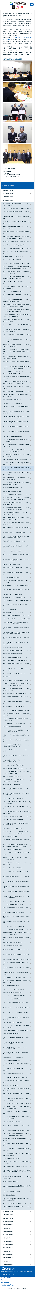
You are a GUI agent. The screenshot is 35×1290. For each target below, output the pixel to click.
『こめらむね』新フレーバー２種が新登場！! (14, 798)
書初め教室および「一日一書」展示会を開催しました (16, 391)
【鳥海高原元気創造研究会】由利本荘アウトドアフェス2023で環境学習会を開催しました (16, 745)
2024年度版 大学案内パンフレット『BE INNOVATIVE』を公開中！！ (16, 973)
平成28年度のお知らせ (8, 1231)
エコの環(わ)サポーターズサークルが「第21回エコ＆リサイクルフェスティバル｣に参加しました (16, 832)
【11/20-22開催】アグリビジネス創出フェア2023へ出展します (16, 628)
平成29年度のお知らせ (8, 1228)
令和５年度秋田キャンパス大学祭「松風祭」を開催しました (16, 573)
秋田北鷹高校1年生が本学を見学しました (13, 612)
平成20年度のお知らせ (8, 1258)
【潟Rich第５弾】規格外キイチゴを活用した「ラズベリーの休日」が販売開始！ (16, 897)
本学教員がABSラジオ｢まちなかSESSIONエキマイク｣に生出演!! (16, 1089)
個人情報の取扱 (5, 1282)
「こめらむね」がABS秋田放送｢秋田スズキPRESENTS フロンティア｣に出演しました (16, 1099)
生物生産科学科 (27, 37)
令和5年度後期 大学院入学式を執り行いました (14, 765)
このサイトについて (6, 1277)
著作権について (5, 1281)
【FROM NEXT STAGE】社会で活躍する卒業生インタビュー (16, 407)
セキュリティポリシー (7, 1284)
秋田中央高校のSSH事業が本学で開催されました (15, 828)
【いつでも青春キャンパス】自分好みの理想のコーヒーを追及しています (16, 719)
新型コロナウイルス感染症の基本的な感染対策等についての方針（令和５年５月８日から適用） (16, 1134)
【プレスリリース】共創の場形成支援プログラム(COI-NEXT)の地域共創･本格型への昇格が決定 (16, 277)
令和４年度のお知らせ (8, 1211)
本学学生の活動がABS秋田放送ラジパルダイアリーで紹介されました (16, 1207)
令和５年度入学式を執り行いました (11, 1191)
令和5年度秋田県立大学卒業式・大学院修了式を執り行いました (16, 232)
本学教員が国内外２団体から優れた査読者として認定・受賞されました (15, 227)
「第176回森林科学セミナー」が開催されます (14, 723)
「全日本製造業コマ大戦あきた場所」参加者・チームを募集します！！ (16, 1069)
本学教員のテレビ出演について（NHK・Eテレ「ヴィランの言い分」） (16, 807)
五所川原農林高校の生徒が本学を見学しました (14, 726)
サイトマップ (5, 1279)
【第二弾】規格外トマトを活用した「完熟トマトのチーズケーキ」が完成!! (16, 1043)
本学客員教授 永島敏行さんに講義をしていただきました (16, 950)
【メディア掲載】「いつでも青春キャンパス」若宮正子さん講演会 (16, 1149)
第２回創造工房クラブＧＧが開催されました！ (14, 647)
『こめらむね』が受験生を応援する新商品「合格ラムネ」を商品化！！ (16, 340)
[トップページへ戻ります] (17, 2)
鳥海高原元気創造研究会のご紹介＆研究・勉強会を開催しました (16, 955)
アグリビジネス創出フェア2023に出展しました (14, 551)
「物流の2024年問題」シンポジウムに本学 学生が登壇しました (16, 714)
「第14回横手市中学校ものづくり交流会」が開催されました (16, 840)
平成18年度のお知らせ (8, 1264)
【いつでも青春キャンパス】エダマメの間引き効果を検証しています (16, 473)
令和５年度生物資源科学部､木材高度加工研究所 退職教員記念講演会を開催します (16, 357)
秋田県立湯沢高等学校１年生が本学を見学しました (15, 768)
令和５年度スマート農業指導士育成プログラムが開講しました (16, 1094)
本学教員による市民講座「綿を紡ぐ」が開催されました (16, 963)
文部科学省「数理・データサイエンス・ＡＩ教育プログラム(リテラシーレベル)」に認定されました (16, 498)
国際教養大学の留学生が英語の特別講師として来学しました (16, 546)
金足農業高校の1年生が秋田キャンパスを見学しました (16, 601)
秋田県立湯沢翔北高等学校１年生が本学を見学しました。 (16, 697)
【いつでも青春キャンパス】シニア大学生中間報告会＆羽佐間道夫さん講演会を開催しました (16, 310)
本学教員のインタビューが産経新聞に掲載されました (16, 710)
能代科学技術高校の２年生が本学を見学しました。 (15, 657)
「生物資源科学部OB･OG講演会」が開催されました (15, 1030)
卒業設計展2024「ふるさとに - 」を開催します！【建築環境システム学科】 (16, 320)
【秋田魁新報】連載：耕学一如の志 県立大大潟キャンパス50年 (16, 581)
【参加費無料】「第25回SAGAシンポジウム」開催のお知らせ (16, 750)
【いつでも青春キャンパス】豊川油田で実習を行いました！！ (16, 968)
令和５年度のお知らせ (8, 185)
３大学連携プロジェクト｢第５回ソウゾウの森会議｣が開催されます (16, 1112)
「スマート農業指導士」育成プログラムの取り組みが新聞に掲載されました (16, 1154)
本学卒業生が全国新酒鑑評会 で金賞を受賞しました (15, 1077)
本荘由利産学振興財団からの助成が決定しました (15, 946)
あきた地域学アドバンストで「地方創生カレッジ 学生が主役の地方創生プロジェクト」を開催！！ (16, 508)
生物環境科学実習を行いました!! (11, 1034)
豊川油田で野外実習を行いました (11, 986)
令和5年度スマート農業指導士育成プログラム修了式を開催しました (16, 222)
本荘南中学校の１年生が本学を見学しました (13, 849)
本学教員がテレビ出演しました (10, 1085)
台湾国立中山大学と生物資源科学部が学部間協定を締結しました (16, 468)
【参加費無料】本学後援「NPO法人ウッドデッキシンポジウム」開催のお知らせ (16, 760)
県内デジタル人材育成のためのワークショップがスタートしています (16, 789)
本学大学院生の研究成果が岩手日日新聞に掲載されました (16, 427)
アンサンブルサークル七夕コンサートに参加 (13, 989)
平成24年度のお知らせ (8, 1244)
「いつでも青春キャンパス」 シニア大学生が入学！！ (16, 1103)
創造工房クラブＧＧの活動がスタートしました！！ (15, 673)
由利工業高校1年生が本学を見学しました (13, 776)
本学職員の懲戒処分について (10, 836)
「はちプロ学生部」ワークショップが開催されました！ (15, 282)
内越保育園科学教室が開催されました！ (12, 491)
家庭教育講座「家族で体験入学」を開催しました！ (15, 653)
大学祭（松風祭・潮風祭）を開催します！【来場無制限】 (16, 702)
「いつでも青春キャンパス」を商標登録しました (15, 494)
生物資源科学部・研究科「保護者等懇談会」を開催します (16, 917)
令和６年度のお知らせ (8, 197)
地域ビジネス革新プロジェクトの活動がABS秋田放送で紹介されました (16, 740)
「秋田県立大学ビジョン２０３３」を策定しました (15, 816)
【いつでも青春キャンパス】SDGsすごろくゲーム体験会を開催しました (16, 1018)
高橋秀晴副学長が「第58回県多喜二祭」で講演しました (16, 295)
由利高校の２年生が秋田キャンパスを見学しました (15, 820)
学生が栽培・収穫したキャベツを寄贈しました (14, 942)
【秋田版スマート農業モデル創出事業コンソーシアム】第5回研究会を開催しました (16, 503)
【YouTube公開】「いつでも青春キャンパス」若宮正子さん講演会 (16, 1162)
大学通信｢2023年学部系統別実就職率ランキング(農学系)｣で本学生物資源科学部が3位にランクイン (16, 305)
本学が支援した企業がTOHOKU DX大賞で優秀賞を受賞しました (16, 432)
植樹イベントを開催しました (10, 609)
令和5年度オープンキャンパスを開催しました (14, 926)
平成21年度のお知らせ (8, 1254)
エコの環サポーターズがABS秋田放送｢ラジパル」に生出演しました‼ (16, 638)
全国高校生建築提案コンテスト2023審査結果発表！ (15, 459)
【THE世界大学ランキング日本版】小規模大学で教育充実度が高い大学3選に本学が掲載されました (16, 382)
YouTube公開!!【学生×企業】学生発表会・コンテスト (16, 241)
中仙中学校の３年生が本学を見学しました (13, 999)
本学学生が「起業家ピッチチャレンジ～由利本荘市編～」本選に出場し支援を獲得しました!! (16, 237)
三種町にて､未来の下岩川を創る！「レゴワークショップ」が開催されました (16, 858)
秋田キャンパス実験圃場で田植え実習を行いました (15, 1073)
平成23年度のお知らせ (8, 1248)
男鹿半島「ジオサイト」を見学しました (12, 992)
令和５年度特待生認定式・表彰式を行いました (14, 1022)
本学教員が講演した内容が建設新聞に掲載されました (16, 680)
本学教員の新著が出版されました (11, 1158)
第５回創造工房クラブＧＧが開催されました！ (14, 488)
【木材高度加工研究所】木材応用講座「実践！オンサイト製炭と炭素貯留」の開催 (16, 772)
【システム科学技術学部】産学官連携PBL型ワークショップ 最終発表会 (16, 440)
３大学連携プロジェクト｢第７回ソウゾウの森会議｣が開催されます (16, 1053)
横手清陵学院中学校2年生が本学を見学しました (14, 693)
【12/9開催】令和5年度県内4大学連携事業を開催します (16, 604)
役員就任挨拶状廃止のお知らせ (10, 1181)
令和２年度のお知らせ (8, 1218)
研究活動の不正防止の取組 (8, 1285)
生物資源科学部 (18, 37)
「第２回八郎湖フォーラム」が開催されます (13, 577)
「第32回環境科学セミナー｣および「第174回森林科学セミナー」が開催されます (16, 1107)
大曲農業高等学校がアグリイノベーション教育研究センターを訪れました (16, 802)
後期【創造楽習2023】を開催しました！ (13, 399)
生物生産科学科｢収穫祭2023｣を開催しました (14, 901)
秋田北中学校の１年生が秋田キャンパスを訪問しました (16, 755)
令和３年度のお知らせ (8, 1215)
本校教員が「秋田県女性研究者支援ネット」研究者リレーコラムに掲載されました (16, 345)
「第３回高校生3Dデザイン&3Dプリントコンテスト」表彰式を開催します (16, 513)
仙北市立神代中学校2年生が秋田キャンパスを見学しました (16, 528)
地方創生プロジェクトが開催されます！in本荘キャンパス (16, 541)
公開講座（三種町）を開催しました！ (12, 564)
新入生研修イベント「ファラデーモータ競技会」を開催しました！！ (16, 1126)
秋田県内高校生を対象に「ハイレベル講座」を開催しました (16, 908)
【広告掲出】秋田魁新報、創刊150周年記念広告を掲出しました (16, 377)
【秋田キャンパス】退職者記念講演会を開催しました (16, 263)
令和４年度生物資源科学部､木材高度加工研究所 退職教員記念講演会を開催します (16, 1199)
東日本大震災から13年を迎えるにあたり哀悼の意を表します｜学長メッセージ (16, 272)
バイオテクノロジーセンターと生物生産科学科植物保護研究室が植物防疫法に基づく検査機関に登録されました (16, 1186)
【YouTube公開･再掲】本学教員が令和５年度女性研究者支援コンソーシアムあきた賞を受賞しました (16, 367)
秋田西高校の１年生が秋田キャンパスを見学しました (16, 615)
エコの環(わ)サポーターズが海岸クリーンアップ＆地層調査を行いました (16, 1026)
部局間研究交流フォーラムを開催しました (13, 785)
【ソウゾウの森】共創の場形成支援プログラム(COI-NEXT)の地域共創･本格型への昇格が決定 (15, 300)
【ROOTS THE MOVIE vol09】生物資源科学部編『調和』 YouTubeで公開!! (15, 422)
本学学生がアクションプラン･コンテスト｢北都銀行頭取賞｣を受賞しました (16, 287)
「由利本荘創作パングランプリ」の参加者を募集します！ (16, 212)
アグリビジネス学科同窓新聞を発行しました (13, 291)
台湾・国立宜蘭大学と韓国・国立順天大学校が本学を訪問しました (16, 922)
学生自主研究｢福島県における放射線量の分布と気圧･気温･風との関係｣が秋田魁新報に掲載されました (16, 267)
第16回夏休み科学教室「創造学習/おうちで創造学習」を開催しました (16, 887)
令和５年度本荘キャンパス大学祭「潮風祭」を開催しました (16, 568)
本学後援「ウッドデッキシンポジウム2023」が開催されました (16, 555)
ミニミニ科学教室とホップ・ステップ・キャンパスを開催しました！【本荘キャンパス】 (16, 372)
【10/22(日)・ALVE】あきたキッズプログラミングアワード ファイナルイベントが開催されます (16, 684)
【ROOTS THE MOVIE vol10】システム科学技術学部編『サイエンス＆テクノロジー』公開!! (16, 417)
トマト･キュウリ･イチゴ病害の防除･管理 (13, 904)
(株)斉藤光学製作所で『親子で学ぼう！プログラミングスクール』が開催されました (16, 933)
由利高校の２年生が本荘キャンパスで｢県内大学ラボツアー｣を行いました (16, 794)
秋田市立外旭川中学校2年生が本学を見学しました (15, 660)
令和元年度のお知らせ (8, 1221)
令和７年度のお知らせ (8, 193)
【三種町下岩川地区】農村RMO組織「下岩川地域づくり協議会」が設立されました (16, 330)
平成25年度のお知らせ (8, 1241)
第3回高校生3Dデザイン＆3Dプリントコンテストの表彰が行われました (16, 455)
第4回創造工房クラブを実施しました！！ (13, 256)
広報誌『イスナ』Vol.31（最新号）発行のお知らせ (15, 245)
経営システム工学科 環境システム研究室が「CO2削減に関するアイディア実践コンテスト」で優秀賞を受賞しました (16, 351)
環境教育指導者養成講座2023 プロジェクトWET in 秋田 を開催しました (16, 445)
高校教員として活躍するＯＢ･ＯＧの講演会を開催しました (16, 892)
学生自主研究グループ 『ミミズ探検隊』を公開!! (14, 1203)
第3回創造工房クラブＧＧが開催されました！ (14, 597)
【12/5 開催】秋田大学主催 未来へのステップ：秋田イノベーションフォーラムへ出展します (16, 623)
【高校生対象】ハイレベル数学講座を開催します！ (15, 403)
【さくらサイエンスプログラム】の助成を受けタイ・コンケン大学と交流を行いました (16, 450)
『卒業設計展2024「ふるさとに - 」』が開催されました (16, 208)
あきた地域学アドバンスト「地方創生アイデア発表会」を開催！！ (16, 387)
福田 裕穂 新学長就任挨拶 (9, 1195)
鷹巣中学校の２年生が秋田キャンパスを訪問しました (16, 1130)
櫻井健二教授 (6, 39)
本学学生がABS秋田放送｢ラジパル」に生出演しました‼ (16, 619)
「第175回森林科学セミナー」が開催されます (14, 977)
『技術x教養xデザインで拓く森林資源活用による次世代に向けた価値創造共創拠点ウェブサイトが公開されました (16, 1171)
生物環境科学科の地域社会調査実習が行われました (15, 650)
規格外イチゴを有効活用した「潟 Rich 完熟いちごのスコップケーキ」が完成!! (16, 1117)
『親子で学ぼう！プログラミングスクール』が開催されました (16, 1003)
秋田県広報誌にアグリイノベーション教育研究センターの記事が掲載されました (16, 478)
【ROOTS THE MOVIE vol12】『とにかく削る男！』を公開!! (16, 217)
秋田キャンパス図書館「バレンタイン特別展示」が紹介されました (16, 335)
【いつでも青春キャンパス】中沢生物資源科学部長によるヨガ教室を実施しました (16, 730)
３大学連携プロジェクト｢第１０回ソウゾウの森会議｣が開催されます (16, 812)
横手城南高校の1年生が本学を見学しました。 (14, 707)
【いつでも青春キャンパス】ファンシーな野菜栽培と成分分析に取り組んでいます (16, 483)
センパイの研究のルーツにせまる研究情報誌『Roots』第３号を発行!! (16, 669)
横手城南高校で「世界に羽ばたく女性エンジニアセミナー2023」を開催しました (16, 560)
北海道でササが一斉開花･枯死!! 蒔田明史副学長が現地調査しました (16, 735)
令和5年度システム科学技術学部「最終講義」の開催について (16, 362)
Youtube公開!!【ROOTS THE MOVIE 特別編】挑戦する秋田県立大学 (16, 1139)
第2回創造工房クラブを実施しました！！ (13, 1057)
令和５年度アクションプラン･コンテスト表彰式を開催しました (16, 325)
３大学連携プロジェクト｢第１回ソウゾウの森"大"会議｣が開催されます (15, 643)
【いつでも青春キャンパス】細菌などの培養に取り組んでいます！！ (16, 853)
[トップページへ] (8, 1268)
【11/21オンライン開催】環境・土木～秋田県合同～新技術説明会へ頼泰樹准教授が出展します (16, 633)
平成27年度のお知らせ (8, 1234)
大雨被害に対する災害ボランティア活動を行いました (16, 912)
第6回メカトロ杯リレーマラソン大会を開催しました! (15, 586)
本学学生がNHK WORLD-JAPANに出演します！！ (15, 1060)
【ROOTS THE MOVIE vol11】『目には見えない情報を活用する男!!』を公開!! (16, 395)
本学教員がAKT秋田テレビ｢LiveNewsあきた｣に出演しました (16, 1144)
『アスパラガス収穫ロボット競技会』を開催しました (16, 929)
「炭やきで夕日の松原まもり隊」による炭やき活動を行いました (16, 1038)
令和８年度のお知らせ (8, 190)
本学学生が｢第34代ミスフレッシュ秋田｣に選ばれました (16, 1013)
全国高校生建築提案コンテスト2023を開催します (15, 1166)
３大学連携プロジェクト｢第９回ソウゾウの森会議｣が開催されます (16, 882)
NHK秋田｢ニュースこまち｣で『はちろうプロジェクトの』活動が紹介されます (16, 1048)
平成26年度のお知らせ (8, 1238)
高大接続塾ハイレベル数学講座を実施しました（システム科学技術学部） (16, 204)
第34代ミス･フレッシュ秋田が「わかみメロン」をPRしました (16, 1008)
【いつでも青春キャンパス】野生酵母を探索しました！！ (15, 872)
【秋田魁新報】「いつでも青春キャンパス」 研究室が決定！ (16, 1064)
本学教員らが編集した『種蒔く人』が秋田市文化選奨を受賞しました (16, 938)
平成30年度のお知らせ (8, 1225)
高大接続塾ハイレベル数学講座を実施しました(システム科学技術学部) (16, 1177)
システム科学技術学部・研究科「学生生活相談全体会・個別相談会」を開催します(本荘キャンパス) (15, 845)
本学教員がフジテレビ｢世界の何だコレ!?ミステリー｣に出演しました (16, 863)
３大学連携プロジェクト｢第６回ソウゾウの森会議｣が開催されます (16, 1081)
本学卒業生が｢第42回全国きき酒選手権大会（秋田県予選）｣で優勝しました (16, 824)
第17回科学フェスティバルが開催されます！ (13, 594)
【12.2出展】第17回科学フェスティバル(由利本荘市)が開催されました (16, 463)
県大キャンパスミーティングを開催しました (13, 260)
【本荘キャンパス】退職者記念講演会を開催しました (16, 248)
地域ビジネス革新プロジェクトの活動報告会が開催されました (16, 252)
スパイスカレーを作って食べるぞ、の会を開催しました (16, 995)
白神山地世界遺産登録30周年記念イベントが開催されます (16, 877)
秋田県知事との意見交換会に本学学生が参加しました (16, 959)
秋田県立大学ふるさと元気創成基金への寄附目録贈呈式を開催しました (16, 412)
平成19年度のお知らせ (8, 1261)
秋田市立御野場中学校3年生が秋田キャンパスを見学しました (16, 664)
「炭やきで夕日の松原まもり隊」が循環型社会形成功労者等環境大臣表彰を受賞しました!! (16, 536)
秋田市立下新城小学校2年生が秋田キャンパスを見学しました (16, 590)
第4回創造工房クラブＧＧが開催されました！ (14, 532)
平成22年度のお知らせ (8, 1251)
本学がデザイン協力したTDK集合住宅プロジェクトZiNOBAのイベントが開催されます (15, 780)
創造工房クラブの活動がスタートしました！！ (14, 1122)
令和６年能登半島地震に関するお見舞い (12, 436)
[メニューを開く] (31, 4)
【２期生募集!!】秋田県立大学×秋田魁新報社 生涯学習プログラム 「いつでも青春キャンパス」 (16, 315)
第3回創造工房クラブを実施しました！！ (13, 677)
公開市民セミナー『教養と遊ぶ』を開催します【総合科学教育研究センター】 (16, 689)
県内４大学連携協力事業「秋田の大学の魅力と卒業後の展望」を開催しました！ (16, 518)
